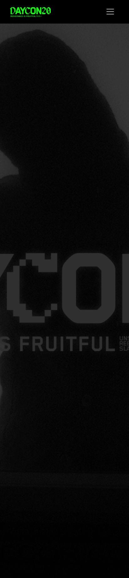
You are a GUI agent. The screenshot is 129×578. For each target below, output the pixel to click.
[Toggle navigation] (110, 11)
